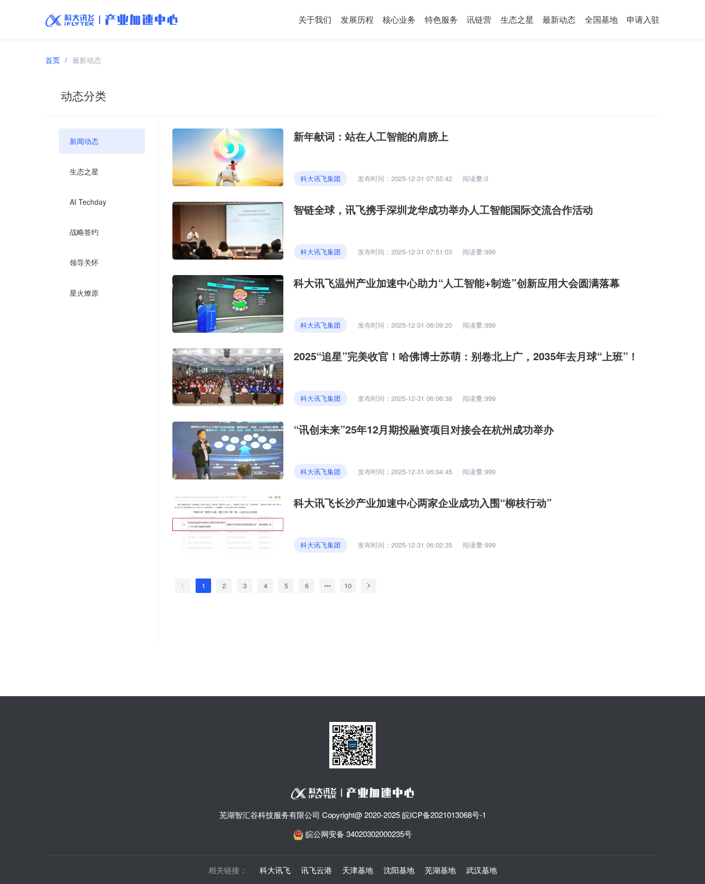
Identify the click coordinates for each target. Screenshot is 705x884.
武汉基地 (481, 869)
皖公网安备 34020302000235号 (357, 833)
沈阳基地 (398, 869)
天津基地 (357, 869)
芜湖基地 (440, 869)
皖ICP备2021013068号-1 (444, 814)
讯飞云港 (316, 869)
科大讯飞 (275, 869)
